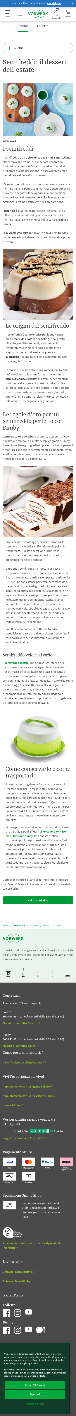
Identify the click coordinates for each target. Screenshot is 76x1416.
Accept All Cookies (35, 1385)
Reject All (35, 1394)
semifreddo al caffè (17, 663)
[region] (35, 1378)
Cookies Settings (35, 1403)
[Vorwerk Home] (38, 14)
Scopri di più (54, 3)
